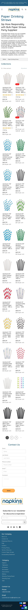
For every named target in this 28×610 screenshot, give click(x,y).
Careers (4, 545)
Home (4, 59)
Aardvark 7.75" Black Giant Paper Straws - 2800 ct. (7, 424)
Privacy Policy (5, 547)
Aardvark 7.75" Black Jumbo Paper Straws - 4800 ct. (20, 186)
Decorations (5, 571)
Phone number (6, 462)
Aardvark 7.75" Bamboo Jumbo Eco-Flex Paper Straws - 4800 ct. (7, 123)
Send (8, 490)
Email (4, 468)
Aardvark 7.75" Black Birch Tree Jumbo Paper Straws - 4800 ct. (21, 90)
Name (3, 448)
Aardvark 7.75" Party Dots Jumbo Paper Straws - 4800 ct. (20, 124)
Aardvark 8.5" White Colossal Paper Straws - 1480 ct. (7, 276)
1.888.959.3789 (6, 592)
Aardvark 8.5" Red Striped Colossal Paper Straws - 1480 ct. (7, 304)
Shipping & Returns (7, 541)
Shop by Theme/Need (8, 576)
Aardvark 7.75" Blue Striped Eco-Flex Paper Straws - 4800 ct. (7, 217)
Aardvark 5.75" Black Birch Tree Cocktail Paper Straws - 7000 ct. (8, 90)
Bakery (4, 574)
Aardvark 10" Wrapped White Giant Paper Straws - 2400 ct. (20, 305)
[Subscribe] (24, 522)
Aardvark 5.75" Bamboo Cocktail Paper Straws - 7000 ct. (20, 247)
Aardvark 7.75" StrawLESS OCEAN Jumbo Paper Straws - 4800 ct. (7, 187)
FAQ (3, 543)
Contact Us (5, 539)
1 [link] (7, 437)
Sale (3, 580)
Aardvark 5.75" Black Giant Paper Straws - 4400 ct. (20, 424)
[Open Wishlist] (25, 607)
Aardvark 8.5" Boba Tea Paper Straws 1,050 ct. (20, 393)
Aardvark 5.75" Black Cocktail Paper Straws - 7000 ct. (20, 276)
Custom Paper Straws (8, 552)
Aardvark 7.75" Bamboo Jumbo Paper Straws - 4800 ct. (20, 156)
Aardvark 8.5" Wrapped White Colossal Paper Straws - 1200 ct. (7, 364)
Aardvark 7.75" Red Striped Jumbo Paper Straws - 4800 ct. (20, 365)
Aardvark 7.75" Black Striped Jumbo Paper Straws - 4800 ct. (20, 335)
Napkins (4, 563)
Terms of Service (6, 550)
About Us (4, 536)
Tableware (5, 565)
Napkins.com (8, 606)
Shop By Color (6, 578)
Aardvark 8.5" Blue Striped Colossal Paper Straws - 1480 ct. (7, 246)
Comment (5, 475)
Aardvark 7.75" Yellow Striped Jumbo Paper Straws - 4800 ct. (7, 335)
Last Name (5, 455)
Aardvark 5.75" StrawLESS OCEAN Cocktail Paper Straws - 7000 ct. (7, 157)
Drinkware (5, 567)
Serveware (5, 569)
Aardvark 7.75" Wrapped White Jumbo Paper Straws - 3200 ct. (7, 395)
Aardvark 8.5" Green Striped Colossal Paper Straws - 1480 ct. (20, 216)
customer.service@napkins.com (11, 597)
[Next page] (21, 437)
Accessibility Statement (8, 554)
